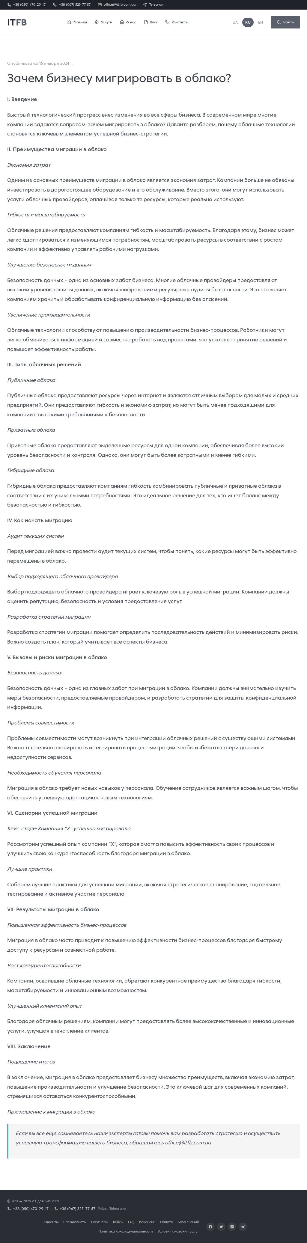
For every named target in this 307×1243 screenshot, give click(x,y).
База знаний (188, 1222)
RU (248, 22)
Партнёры (99, 1222)
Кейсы (118, 1222)
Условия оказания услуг (178, 1231)
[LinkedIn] (232, 1227)
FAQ (131, 1222)
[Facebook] (210, 1227)
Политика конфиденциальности (125, 1231)
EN (260, 22)
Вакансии (147, 1222)
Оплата (166, 1222)
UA (235, 22)
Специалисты (74, 1222)
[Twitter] (221, 1227)
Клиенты (51, 1222)
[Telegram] (243, 1227)
